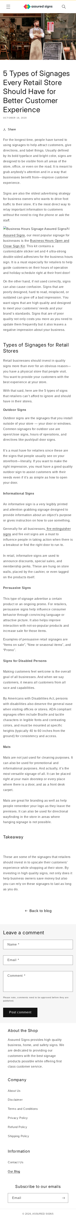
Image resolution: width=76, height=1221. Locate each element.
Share (12, 129)
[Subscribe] (63, 1198)
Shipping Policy (18, 1136)
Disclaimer (15, 1099)
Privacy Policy (18, 1117)
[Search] (63, 6)
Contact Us (15, 1162)
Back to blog (40, 911)
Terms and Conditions (23, 1108)
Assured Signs (14, 235)
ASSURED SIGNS (43, 1214)
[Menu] (8, 6)
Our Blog (14, 1171)
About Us (14, 1090)
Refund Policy (17, 1127)
